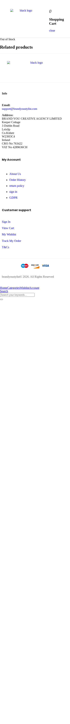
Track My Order (11, 240)
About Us (15, 173)
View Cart (8, 228)
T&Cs (5, 247)
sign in (13, 191)
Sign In (6, 221)
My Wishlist (9, 234)
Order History (17, 179)
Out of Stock (7, 39)
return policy (16, 185)
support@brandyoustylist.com (19, 108)
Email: (6, 105)
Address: (7, 115)
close (52, 30)
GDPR (13, 197)
